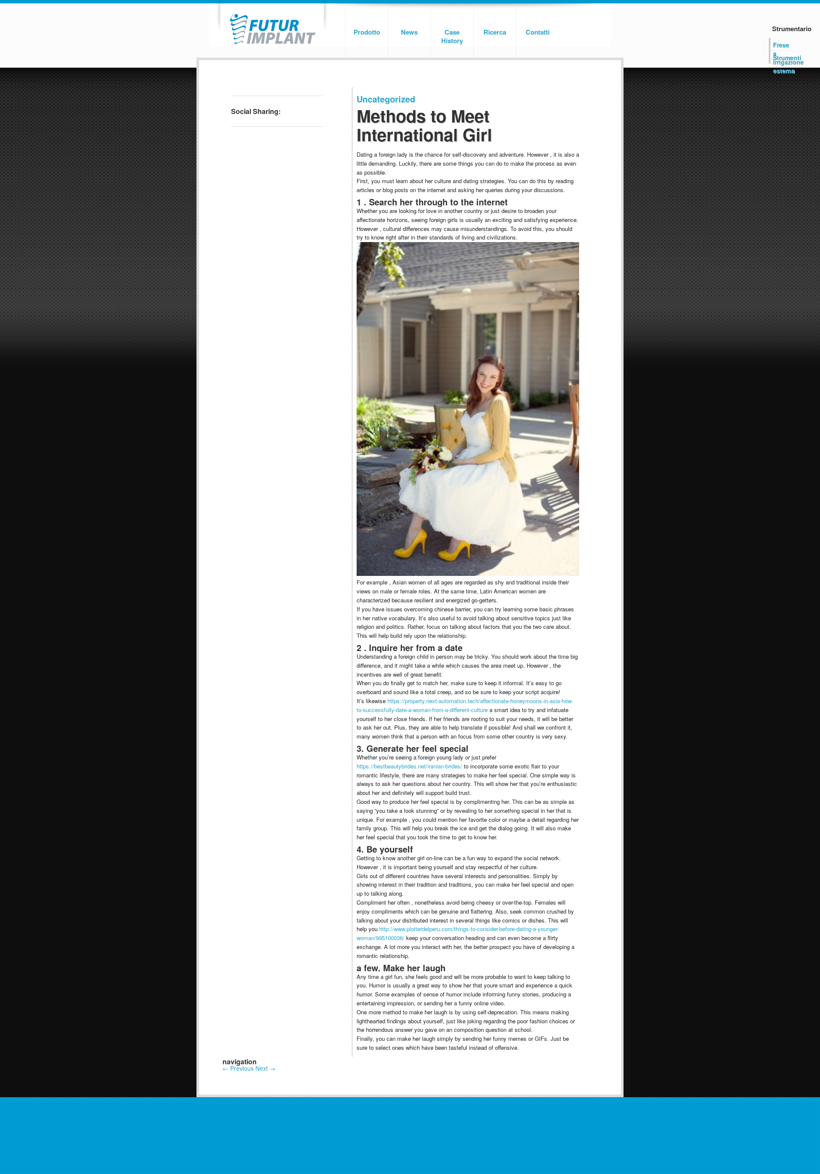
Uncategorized (386, 99)
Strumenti (783, 57)
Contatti (538, 32)
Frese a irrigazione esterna (783, 46)
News (409, 32)
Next (265, 1068)
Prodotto (367, 32)
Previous (238, 1068)
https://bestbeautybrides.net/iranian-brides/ (409, 766)
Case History (452, 36)
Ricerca (494, 32)
